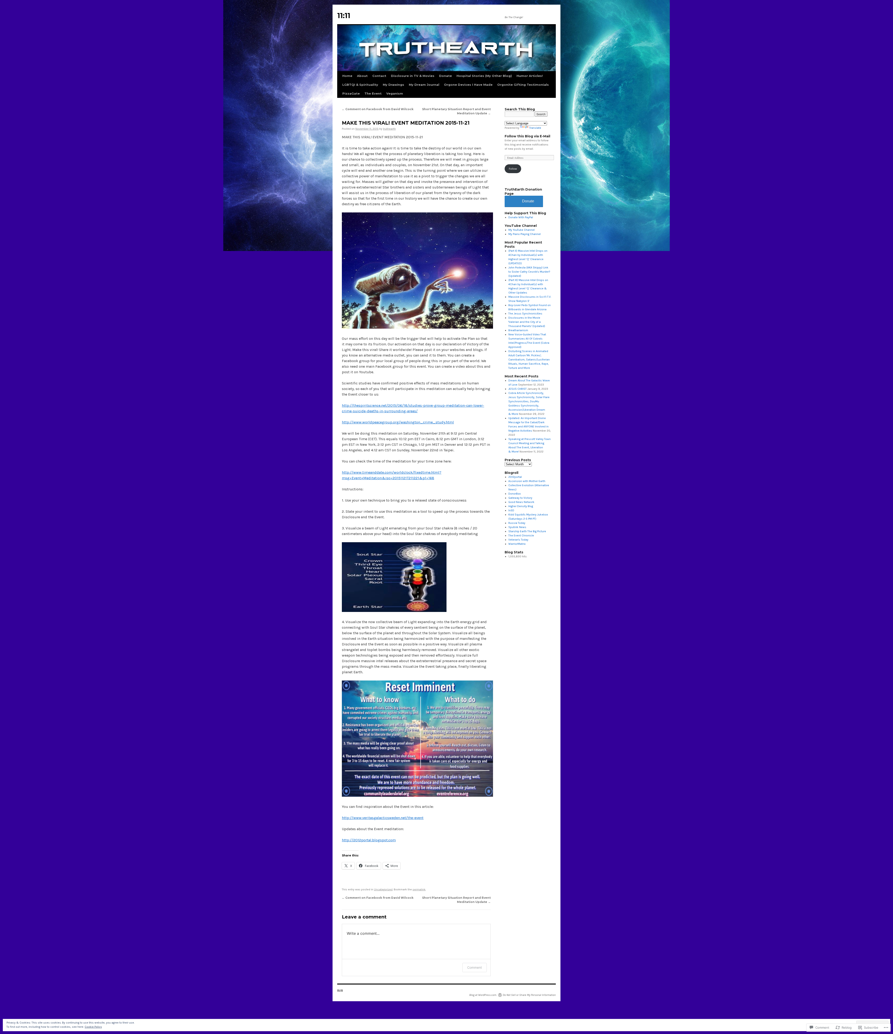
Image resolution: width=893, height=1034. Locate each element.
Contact (379, 76)
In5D (511, 510)
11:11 (343, 15)
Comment (474, 967)
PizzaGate (351, 93)
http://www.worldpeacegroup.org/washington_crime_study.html (398, 422)
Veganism (394, 93)
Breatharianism (518, 330)
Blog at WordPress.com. (483, 995)
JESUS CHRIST (517, 388)
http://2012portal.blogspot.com (369, 840)
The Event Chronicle (521, 535)
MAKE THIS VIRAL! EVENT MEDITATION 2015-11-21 (406, 123)
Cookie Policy (93, 1026)
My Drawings (393, 84)
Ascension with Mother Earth (526, 481)
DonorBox (514, 493)
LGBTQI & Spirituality (360, 84)
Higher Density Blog (520, 506)
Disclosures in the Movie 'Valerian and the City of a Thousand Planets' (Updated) (526, 322)
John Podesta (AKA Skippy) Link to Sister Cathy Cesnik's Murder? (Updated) (529, 271)
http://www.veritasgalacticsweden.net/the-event (382, 818)
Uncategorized (383, 889)
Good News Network (521, 502)
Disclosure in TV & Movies (412, 76)
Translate (535, 127)
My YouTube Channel (521, 229)
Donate (445, 76)
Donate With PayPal (520, 217)
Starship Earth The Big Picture (527, 531)
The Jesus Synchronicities (525, 313)
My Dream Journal (424, 84)
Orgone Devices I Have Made (468, 84)
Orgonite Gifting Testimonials (523, 84)
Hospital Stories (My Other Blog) (484, 76)
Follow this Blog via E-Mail (527, 136)
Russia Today (516, 523)
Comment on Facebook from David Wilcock (377, 109)
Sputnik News (517, 527)
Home (347, 76)
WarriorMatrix (517, 543)
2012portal (515, 477)
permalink (419, 889)
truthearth (389, 128)
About (362, 76)
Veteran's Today (518, 539)
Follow (513, 168)
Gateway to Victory (520, 497)
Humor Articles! (529, 76)
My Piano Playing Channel (524, 234)
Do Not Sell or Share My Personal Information (529, 995)
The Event (373, 93)
